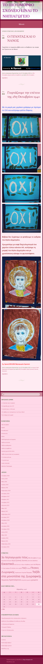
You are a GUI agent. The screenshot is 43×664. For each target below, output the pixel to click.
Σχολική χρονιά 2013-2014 (7, 451)
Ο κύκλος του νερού (16, 568)
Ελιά (15, 564)
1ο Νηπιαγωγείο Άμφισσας (7, 624)
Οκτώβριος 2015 (5, 529)
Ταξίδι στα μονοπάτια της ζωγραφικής (10, 454)
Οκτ (3, 36)
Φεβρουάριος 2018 (5, 490)
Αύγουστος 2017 (5, 505)
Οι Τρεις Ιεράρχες (5, 568)
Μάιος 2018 (4, 481)
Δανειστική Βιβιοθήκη (33, 560)
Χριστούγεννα (15, 580)
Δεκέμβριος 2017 (5, 496)
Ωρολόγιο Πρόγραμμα (6, 466)
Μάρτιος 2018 (4, 487)
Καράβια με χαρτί (29, 564)
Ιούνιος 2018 (4, 478)
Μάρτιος (38, 564)
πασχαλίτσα (24, 580)
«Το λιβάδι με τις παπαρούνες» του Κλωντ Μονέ (12, 412)
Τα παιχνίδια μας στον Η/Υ (7, 406)
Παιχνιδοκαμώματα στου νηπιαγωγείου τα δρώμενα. (13, 618)
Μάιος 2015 (4, 535)
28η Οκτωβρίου (30, 75)
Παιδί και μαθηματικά (6, 445)
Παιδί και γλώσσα (5, 442)
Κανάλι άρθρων (6, 642)
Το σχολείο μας (5, 460)
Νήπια (2, 436)
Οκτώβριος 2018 (5, 475)
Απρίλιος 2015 (4, 538)
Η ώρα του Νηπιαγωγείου (7, 630)
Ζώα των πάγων (20, 564)
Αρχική (9, 75)
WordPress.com (10, 661)
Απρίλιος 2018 (4, 484)
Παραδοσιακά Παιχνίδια (20, 572)
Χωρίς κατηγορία (5, 463)
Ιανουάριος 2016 (5, 526)
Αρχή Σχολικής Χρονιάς (32, 369)
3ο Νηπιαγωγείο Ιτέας (14, 557)
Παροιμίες (29, 572)
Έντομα (39, 558)
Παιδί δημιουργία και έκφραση (8, 439)
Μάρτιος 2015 (4, 541)
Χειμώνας (5, 580)
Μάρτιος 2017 (4, 511)
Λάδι (34, 564)
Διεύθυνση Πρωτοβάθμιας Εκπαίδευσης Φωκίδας (13, 621)
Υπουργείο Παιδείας (6, 627)
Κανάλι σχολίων (6, 645)
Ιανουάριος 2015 (5, 547)
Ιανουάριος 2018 (5, 493)
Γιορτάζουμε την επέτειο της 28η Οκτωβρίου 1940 (23, 94)
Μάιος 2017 (4, 508)
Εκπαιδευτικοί (4, 430)
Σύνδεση (3, 639)
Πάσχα (28, 568)
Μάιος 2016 (4, 523)
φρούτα (29, 580)
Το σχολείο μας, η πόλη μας (8, 409)
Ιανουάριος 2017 (5, 517)
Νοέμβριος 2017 (5, 499)
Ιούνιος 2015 (4, 532)
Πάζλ (24, 568)
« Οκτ (3, 609)
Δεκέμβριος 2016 (5, 520)
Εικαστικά (4, 371)
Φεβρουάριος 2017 (5, 514)
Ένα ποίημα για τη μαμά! (7, 415)
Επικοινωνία (4, 433)
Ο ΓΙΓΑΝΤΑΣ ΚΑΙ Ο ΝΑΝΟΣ (21, 38)
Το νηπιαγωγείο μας (6, 457)
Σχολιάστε (5, 77)
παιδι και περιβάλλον (16, 75)
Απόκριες (9, 560)
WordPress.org (5, 648)
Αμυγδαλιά (3, 560)
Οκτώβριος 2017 (5, 502)
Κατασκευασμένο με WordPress (14, 659)
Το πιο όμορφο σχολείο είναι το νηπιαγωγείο (20, 10)
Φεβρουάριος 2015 (5, 544)
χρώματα (34, 580)
